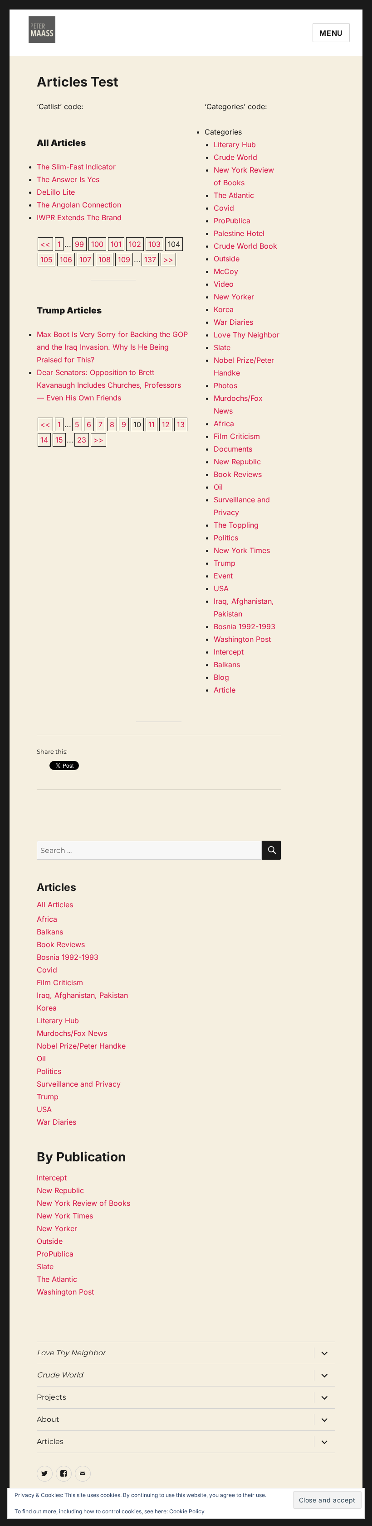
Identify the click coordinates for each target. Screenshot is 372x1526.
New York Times (242, 550)
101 (116, 244)
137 (150, 259)
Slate (222, 347)
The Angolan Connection (79, 204)
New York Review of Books (83, 1203)
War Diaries (233, 322)
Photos (225, 385)
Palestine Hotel (239, 233)
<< (45, 244)
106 (66, 259)
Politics (226, 537)
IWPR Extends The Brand (79, 217)
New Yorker (234, 296)
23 (81, 439)
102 (135, 244)
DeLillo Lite (56, 192)
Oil (218, 486)
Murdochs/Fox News (72, 1033)
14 (44, 439)
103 (154, 244)
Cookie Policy (187, 1511)
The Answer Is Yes (68, 179)
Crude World (235, 157)
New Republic (237, 461)
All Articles (55, 904)
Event (223, 575)
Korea (224, 309)
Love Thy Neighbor (246, 334)
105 (46, 259)
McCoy (226, 271)
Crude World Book (245, 245)
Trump (224, 563)
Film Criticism (237, 436)
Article (224, 689)
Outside (227, 258)
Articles (50, 1441)
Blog (221, 677)
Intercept (229, 651)
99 (79, 244)
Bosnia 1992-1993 (244, 626)
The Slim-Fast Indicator (76, 166)
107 (85, 259)
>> (168, 259)
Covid (224, 207)
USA (221, 588)
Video (224, 284)
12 (166, 424)
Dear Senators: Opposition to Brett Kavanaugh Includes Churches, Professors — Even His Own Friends (109, 385)
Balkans (227, 664)
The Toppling (236, 525)
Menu (331, 33)
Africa (224, 423)
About (48, 1419)
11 (151, 424)
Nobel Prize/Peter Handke (81, 1045)
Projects (51, 1397)
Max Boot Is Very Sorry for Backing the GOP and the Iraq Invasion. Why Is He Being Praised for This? (112, 347)
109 (124, 259)
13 (181, 424)
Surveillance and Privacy (79, 1083)
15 (59, 439)
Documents (233, 448)
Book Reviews (238, 474)
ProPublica (232, 220)
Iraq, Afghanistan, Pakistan (82, 995)
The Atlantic (234, 195)
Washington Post (242, 639)
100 (97, 244)
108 (104, 259)
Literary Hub (235, 144)
